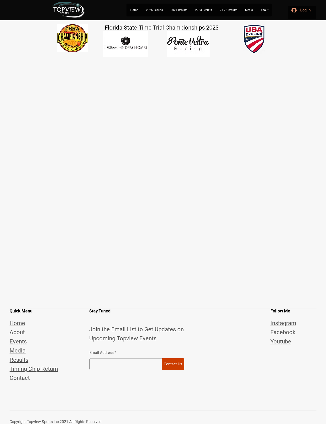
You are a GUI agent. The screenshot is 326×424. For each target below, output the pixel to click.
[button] (154, 10)
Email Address (101, 353)
